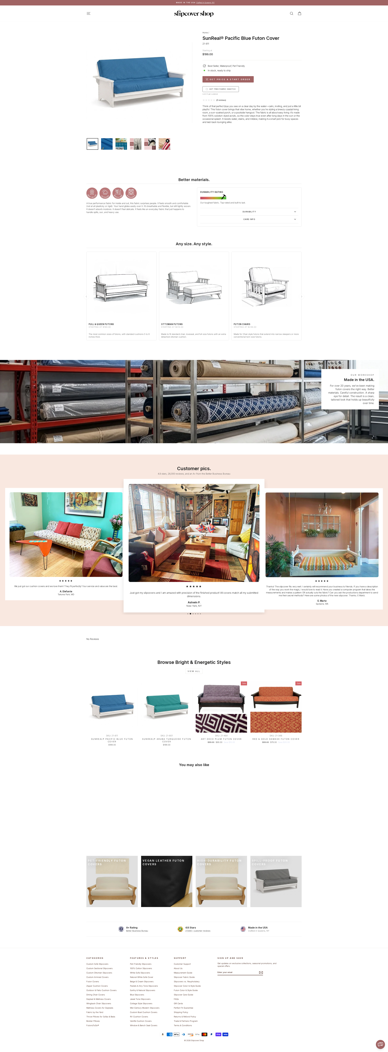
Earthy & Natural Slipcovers (142, 990)
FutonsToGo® (92, 1025)
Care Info (249, 219)
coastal (289, 109)
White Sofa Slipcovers (140, 973)
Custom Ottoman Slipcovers (99, 973)
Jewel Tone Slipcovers (140, 999)
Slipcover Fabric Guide (184, 977)
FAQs (176, 999)
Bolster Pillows (93, 1021)
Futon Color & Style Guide (186, 990)
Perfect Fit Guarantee (183, 1008)
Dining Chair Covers (95, 995)
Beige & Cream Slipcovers (142, 981)
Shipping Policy (181, 1012)
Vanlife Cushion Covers (141, 1021)
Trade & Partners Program (186, 1021)
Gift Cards (178, 1003)
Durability (249, 212)
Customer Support (182, 964)
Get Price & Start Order (230, 79)
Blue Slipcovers (137, 995)
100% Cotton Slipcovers (141, 968)
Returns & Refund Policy (185, 1017)
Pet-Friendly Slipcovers (140, 964)
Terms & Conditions (183, 1025)
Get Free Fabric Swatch (222, 89)
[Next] (301, 296)
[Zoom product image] (139, 83)
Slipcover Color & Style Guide (187, 986)
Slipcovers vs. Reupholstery (186, 981)
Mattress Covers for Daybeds (99, 1008)
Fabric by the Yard (94, 1012)
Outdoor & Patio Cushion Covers (101, 990)
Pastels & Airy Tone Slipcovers (144, 986)
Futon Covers (92, 981)
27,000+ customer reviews (197, 931)
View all (194, 671)
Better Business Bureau (137, 931)
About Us (178, 968)
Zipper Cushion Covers (97, 986)
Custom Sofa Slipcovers (97, 964)
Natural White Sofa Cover (141, 977)
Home (205, 32)
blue (226, 106)
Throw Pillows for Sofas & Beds (100, 1017)
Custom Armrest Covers (97, 977)
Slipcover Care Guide (183, 995)
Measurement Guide (183, 973)
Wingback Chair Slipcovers (98, 1003)
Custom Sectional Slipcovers (99, 968)
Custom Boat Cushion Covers (143, 1012)
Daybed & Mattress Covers (98, 999)
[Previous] (86, 296)
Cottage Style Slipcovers (141, 1003)
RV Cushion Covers (139, 1017)
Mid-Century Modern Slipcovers (144, 1008)
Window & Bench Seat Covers (143, 1025)
